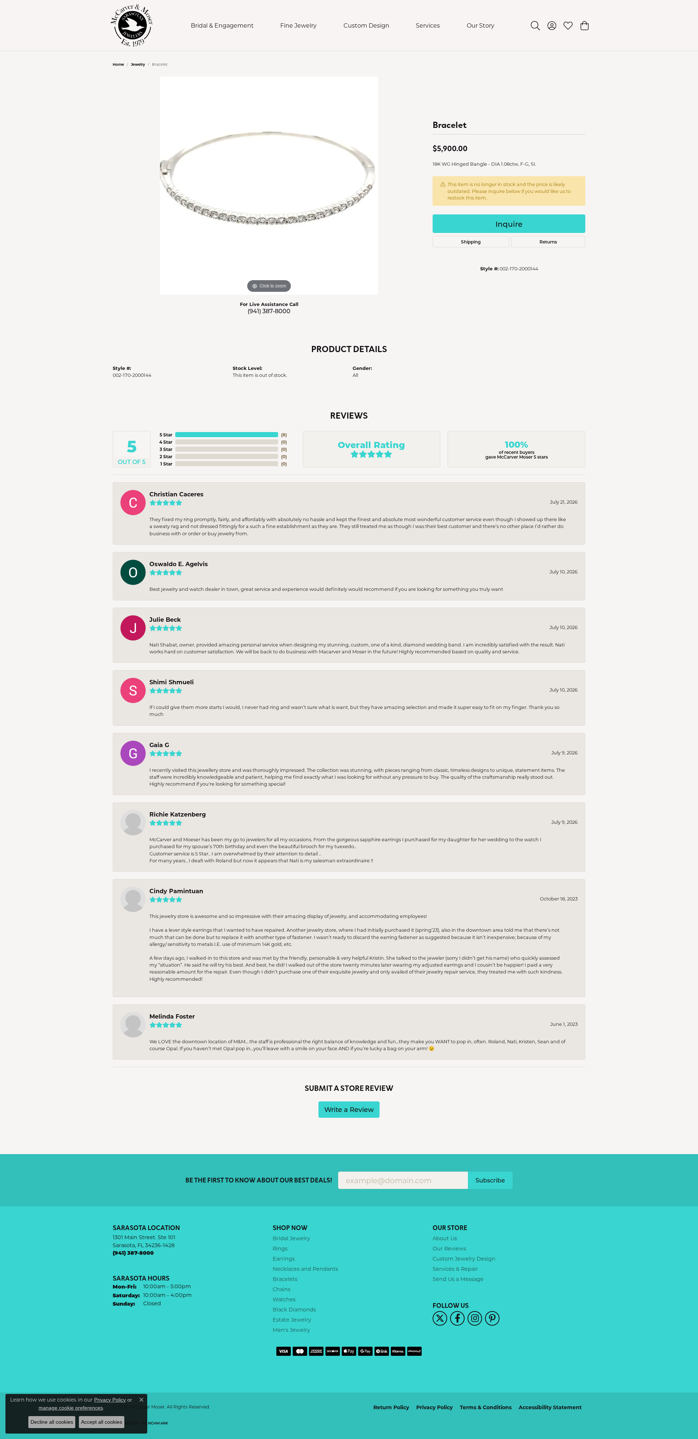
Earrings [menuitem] (284, 1258)
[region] (269, 186)
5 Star (166, 435)
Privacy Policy (434, 1407)
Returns (548, 242)
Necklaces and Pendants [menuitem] (305, 1268)
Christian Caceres (176, 494)
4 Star (165, 442)
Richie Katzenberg (177, 814)
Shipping (471, 242)
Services (428, 25)
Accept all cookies (101, 1422)
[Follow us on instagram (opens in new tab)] (475, 1318)
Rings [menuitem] (280, 1248)
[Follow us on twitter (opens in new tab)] (440, 1318)
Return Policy (391, 1407)
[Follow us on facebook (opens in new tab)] (457, 1318)
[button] (535, 25)
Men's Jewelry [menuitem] (291, 1329)
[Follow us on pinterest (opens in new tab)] (492, 1318)
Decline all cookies (52, 1422)
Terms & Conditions (486, 1407)
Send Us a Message (458, 1278)
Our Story (480, 25)
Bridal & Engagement (222, 25)
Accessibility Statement (550, 1407)
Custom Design (366, 25)
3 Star (166, 449)
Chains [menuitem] (281, 1289)
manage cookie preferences (71, 1408)
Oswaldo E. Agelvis (178, 564)
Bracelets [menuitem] (285, 1278)
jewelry (138, 64)
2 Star (166, 456)
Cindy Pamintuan (176, 891)
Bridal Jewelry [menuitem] (291, 1238)
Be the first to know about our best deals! (258, 1180)
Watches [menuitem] (284, 1299)
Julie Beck (165, 619)
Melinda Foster (172, 1016)
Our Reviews (449, 1248)
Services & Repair (455, 1268)
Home (118, 64)
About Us (445, 1238)
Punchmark (155, 1423)
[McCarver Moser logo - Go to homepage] (131, 25)
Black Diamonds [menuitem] (294, 1309)
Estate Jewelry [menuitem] (292, 1319)
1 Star (166, 464)
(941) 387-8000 (269, 311)
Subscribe (490, 1180)
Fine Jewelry (298, 25)
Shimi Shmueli (171, 682)
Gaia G (159, 745)
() (284, 435)
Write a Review (349, 1109)
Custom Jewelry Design (464, 1258)
